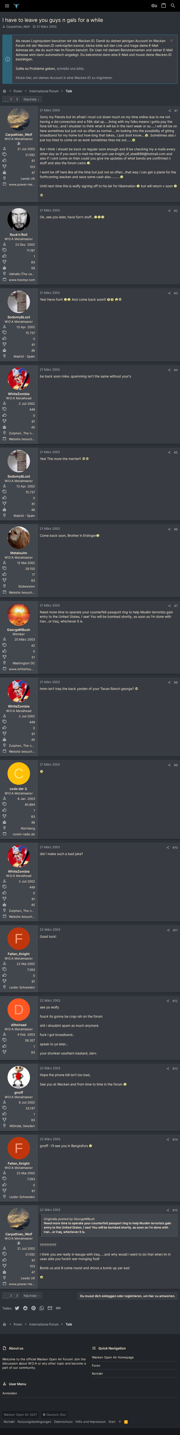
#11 (175, 930)
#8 (176, 682)
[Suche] (173, 6)
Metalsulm (18, 553)
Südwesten (26, 586)
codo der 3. (19, 789)
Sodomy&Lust (19, 317)
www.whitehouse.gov (25, 669)
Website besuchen (22, 439)
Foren (96, 1365)
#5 (176, 452)
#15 (175, 1210)
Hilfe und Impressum (90, 1421)
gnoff (18, 1092)
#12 (175, 1001)
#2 (176, 211)
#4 (176, 370)
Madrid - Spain (24, 356)
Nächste (30, 99)
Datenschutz (63, 1421)
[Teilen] (169, 111)
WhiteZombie (19, 394)
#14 (175, 1139)
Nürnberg (28, 828)
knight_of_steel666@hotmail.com (140, 154)
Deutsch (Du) (56, 1414)
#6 (176, 529)
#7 (176, 606)
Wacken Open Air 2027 (20, 1414)
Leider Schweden (22, 987)
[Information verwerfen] (171, 41)
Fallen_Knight (19, 954)
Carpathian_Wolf (18, 26)
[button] (7, 6)
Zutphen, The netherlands (28, 433)
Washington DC (24, 663)
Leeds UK (28, 178)
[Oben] (120, 1421)
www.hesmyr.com (22, 280)
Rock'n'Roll (18, 235)
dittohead (18, 1025)
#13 (175, 1068)
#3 (176, 293)
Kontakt (97, 1373)
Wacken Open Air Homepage (113, 1357)
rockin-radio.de (24, 834)
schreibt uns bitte (70, 68)
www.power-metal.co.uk (27, 184)
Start (112, 1421)
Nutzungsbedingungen (34, 1421)
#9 (176, 765)
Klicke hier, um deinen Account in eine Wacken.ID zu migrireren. (64, 78)
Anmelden (9, 1393)
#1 (176, 111)
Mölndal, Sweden (22, 1126)
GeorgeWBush (18, 630)
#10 (175, 847)
